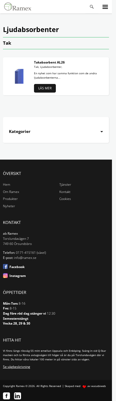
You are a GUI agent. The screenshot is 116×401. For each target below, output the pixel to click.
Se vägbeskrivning (16, 367)
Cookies (65, 199)
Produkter (10, 199)
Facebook (17, 267)
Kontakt (64, 192)
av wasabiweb (96, 386)
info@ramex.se (25, 258)
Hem (6, 184)
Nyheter (9, 206)
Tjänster (65, 184)
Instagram (17, 276)
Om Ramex (11, 192)
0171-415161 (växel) (31, 253)
